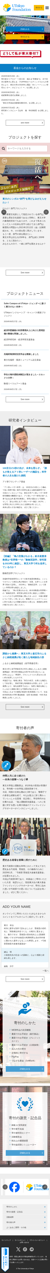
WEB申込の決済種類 (21, 1030)
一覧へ (46, 971)
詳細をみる (25, 29)
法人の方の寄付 (19, 1049)
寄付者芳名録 (18, 1129)
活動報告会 (17, 1137)
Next (46, 212)
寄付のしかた (11, 1207)
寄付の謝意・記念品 (14, 1212)
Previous (3, 212)
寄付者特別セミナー (21, 1133)
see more (25, 123)
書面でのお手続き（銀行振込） (26, 1034)
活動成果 (10, 1217)
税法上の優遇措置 (20, 1141)
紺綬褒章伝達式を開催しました (13, 95)
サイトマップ (6, 1240)
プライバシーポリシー (37, 1240)
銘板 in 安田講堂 (19, 1125)
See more (25, 272)
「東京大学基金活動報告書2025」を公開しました (21, 103)
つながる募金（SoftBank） (24, 1061)
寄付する (39, 8)
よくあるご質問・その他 (16, 1227)
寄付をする (25, 37)
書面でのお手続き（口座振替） (26, 1045)
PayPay (15, 1057)
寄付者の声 (10, 1222)
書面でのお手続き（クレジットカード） (26, 1039)
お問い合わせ (24, 1242)
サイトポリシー (20, 1240)
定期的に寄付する (20, 1053)
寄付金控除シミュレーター (24, 1145)
